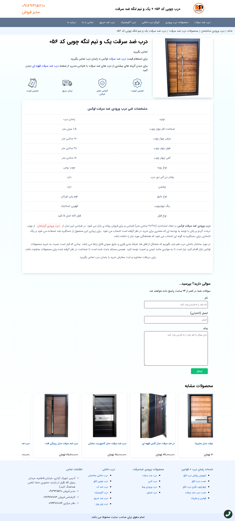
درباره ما (71, 22)
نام (206, 298)
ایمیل (205, 313)
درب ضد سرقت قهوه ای (45, 66)
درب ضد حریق (107, 22)
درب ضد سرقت (202, 22)
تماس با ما (87, 22)
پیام (206, 328)
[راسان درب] (199, 13)
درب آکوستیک (128, 22)
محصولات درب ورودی (176, 22)
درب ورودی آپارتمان (49, 226)
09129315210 (33, 9)
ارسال (199, 371)
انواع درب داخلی (150, 22)
